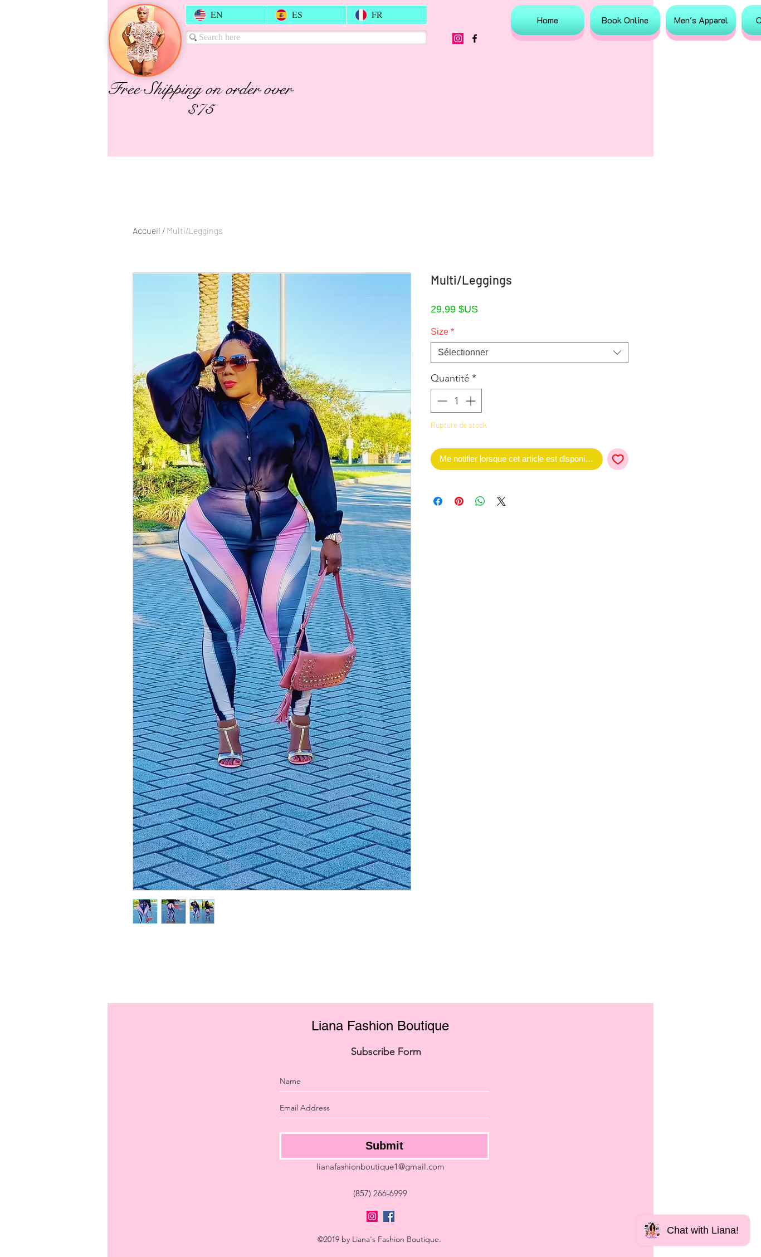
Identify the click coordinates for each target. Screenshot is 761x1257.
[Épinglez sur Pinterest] (459, 501)
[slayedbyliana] (458, 38)
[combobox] (529, 352)
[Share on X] (501, 501)
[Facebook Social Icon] (388, 1216)
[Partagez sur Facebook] (438, 501)
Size (442, 331)
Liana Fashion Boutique (380, 1025)
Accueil (146, 230)
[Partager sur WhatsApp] (480, 501)
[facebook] (474, 38)
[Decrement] (441, 400)
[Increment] (471, 400)
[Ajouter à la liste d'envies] (618, 459)
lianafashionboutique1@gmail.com (380, 1166)
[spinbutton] (456, 400)
